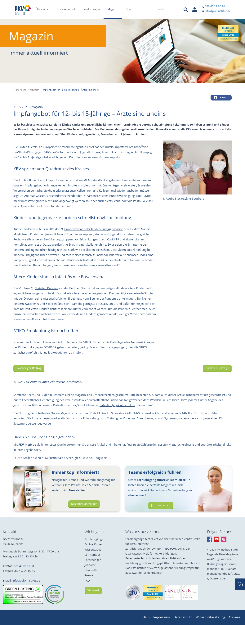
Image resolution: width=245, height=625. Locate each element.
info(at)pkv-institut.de (26, 580)
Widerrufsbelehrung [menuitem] (210, 617)
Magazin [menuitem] (112, 9)
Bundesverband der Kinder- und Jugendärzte (93, 229)
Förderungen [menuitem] (91, 9)
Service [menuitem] (130, 9)
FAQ (87, 580)
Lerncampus (92, 554)
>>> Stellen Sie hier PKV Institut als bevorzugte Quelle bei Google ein (62, 458)
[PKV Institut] (23, 10)
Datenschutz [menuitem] (183, 617)
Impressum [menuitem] (161, 617)
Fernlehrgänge (94, 539)
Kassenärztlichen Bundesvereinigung (111, 196)
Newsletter (92, 570)
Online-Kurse (93, 544)
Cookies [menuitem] (234, 617)
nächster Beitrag (217, 368)
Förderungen (93, 560)
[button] (221, 97)
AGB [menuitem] (146, 617)
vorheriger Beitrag (29, 368)
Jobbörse (90, 565)
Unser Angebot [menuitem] (65, 9)
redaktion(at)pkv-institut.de (117, 405)
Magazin (34, 89)
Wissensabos (93, 549)
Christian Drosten (46, 288)
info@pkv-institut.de (217, 11)
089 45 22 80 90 (214, 6)
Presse (89, 575)
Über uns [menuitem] (42, 9)
